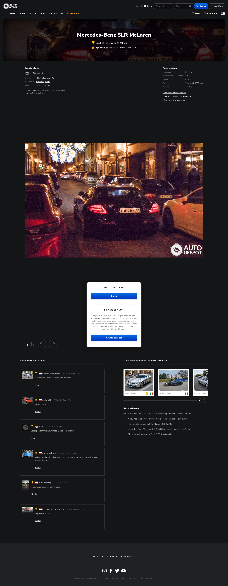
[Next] (205, 400)
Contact (112, 557)
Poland (47, 81)
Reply (38, 385)
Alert (197, 13)
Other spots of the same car (174, 92)
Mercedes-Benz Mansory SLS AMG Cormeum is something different (159, 429)
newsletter (128, 557)
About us (98, 557)
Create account (114, 337)
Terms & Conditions (113, 578)
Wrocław (40, 81)
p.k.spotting (45, 482)
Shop (42, 13)
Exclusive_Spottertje (53, 509)
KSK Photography (43, 78)
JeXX (40, 426)
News (138, 6)
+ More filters (217, 6)
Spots (149, 6)
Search (203, 6)
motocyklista (49, 453)
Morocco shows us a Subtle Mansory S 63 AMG (150, 424)
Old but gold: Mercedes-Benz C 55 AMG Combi (150, 434)
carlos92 (46, 400)
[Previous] (200, 400)
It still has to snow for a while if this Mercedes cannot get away (157, 418)
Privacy (133, 578)
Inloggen (212, 13)
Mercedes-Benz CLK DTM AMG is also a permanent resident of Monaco (161, 413)
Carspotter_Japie (51, 373)
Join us (32, 13)
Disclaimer (147, 578)
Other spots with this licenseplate (177, 96)
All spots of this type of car (174, 100)
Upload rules (56, 13)
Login (114, 296)
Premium (74, 13)
